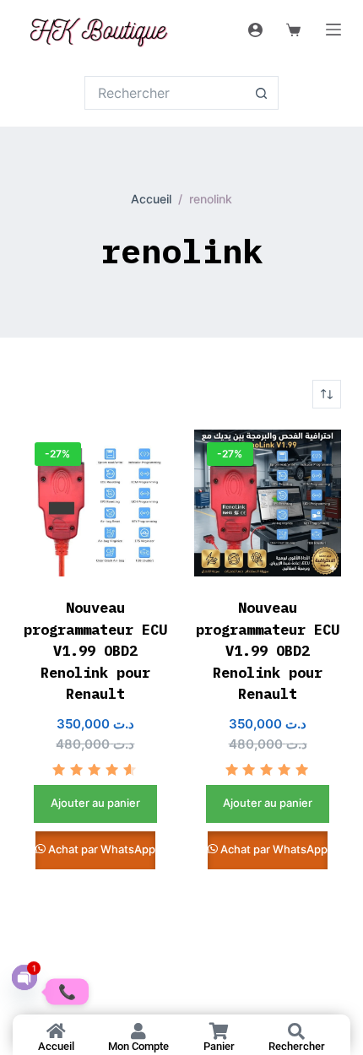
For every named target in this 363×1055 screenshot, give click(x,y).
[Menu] (333, 29)
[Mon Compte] (138, 1031)
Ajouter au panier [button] (95, 802)
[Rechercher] (296, 1031)
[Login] (255, 30)
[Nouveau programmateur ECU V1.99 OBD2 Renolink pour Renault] (95, 503)
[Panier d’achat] (290, 30)
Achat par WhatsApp (101, 849)
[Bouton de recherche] (262, 93)
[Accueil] (56, 1031)
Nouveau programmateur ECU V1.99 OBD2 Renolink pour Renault (95, 650)
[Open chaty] (24, 977)
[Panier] (219, 1031)
